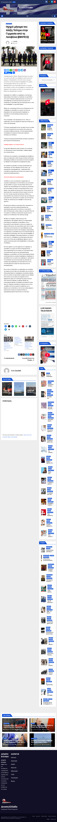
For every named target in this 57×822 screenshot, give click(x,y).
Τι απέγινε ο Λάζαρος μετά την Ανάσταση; (50, 571)
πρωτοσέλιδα (48, 302)
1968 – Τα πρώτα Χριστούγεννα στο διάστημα (50, 613)
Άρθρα (48, 819)
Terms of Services (52, 816)
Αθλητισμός (14, 771)
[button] (52, 16)
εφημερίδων (54, 302)
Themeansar (18, 818)
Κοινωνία (13, 767)
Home (33, 816)
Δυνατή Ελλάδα (26, 7)
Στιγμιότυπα (50, 395)
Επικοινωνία (53, 819)
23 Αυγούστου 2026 (9, 729)
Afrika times (50, 133)
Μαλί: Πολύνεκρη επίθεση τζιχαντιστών (50, 139)
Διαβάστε (50, 412)
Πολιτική (13, 757)
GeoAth (15, 41)
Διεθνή (49, 126)
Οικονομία (14, 760)
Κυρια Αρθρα (50, 405)
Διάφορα (32, 723)
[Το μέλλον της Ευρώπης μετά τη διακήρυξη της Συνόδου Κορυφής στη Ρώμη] (29, 339)
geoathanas (19, 729)
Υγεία (12, 774)
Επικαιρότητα (9, 23)
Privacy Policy (44, 816)
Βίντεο (13, 781)
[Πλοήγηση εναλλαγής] (27, 16)
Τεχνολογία (14, 777)
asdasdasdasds (9, 358)
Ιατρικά (48, 373)
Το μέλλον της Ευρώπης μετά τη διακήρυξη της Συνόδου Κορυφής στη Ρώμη (28, 345)
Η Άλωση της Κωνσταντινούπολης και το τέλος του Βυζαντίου (48, 561)
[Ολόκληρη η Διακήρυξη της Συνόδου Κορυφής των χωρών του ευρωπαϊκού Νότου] (19, 341)
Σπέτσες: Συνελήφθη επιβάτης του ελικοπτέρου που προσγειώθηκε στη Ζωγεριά (41, 742)
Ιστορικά (48, 548)
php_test (38, 816)
